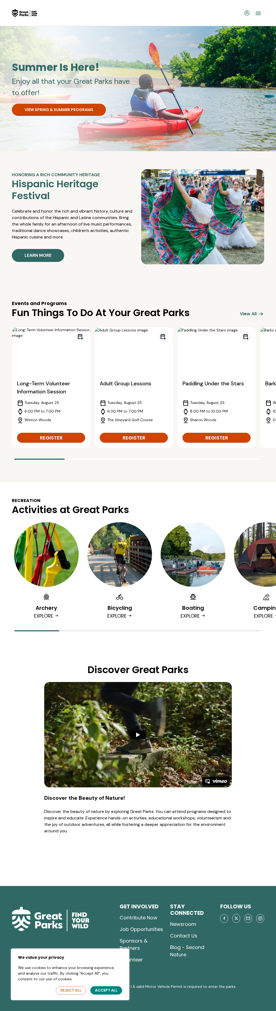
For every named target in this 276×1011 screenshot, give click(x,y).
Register (51, 437)
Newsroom (183, 924)
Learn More (38, 255)
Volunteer (131, 959)
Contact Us (183, 935)
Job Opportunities (141, 929)
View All (252, 314)
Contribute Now (138, 917)
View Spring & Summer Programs (59, 109)
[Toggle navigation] (258, 13)
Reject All (70, 990)
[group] (51, 387)
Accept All (106, 990)
